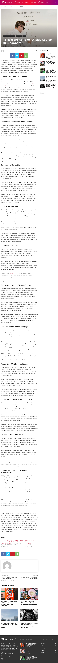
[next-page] (43, 93)
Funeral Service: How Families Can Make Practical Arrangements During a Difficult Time (29, 625)
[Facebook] (12, 55)
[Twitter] (17, 55)
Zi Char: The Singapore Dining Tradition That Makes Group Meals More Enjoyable (28, 603)
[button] (55, 2)
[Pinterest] (21, 55)
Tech (24, 36)
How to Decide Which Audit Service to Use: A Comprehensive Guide (9, 578)
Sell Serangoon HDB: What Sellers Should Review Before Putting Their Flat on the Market (9, 625)
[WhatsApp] (26, 55)
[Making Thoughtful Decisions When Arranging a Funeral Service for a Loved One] (42, 70)
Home (2, 6)
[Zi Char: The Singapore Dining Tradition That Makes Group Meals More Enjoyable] (29, 594)
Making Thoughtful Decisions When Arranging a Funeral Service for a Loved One (51, 71)
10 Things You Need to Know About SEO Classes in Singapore (6, 542)
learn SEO (12, 273)
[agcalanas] (3, 51)
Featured (12, 36)
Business (7, 6)
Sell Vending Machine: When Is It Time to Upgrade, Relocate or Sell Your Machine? (9, 603)
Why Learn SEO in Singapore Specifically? (30, 542)
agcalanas (8, 51)
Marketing (19, 36)
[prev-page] (41, 93)
